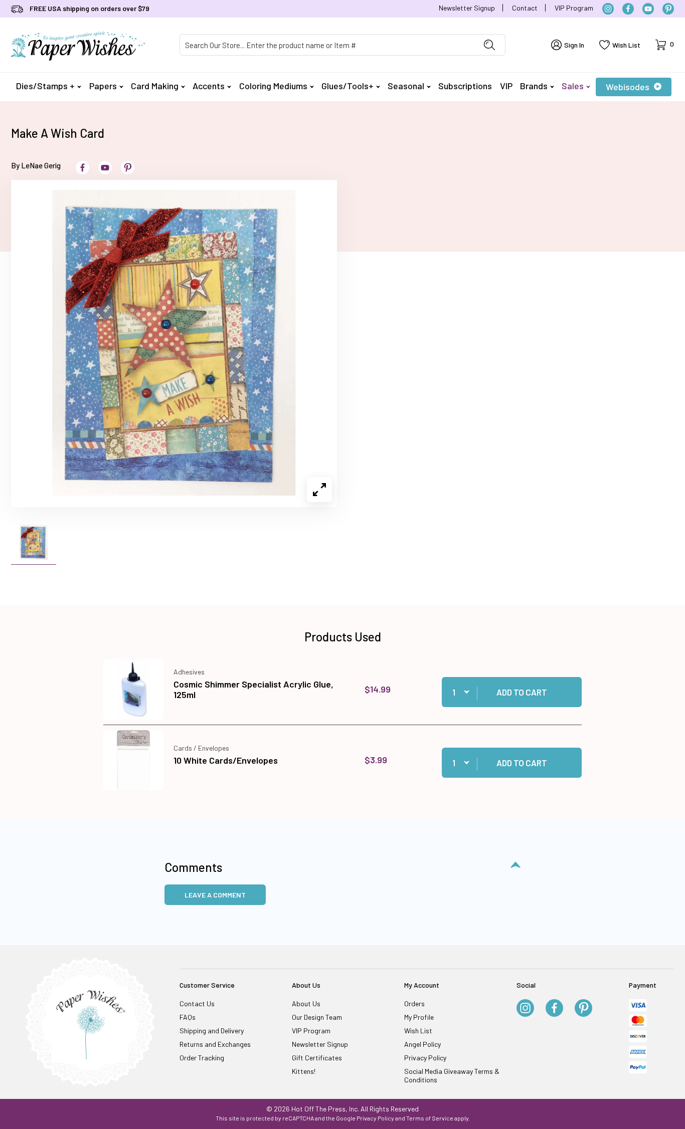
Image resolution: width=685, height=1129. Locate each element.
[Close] (518, 403)
